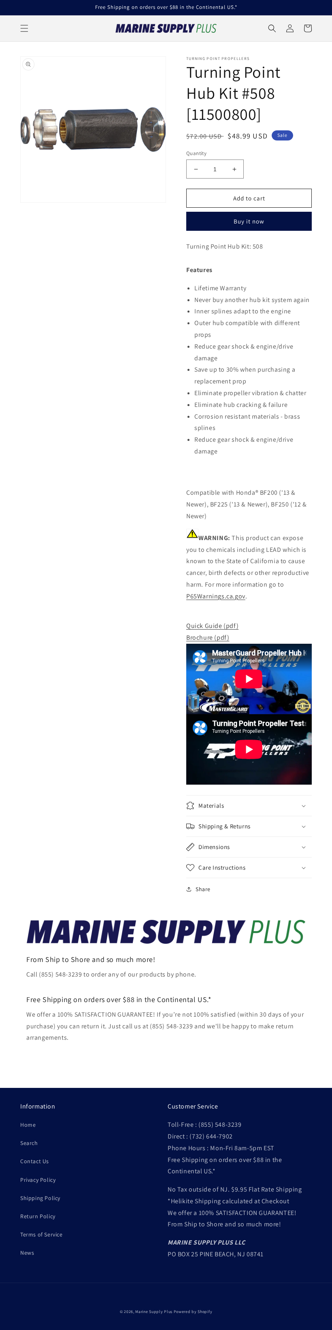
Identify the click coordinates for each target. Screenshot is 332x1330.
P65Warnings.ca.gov (215, 596)
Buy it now (249, 221)
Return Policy (37, 1216)
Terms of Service (41, 1234)
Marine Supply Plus (153, 1311)
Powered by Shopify (193, 1311)
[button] (24, 28)
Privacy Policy (37, 1179)
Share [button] (203, 889)
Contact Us (34, 1161)
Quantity (196, 153)
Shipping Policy (40, 1198)
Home (28, 1124)
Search (29, 1143)
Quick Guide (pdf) (212, 625)
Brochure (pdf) (207, 637)
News (27, 1252)
